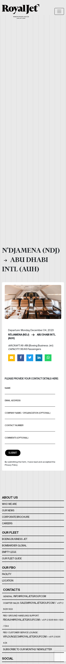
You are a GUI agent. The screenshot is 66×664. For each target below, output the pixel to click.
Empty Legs (9, 552)
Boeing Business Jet (14, 539)
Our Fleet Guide (12, 558)
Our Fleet (10, 532)
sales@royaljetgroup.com (37, 603)
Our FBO (9, 567)
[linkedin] (39, 357)
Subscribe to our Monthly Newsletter (27, 649)
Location (7, 580)
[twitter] (29, 357)
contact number (14, 425)
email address (12, 400)
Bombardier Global (14, 545)
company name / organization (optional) (27, 413)
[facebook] (20, 357)
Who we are (9, 504)
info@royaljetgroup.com (30, 596)
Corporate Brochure (15, 517)
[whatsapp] (48, 357)
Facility (6, 574)
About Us (10, 497)
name (7, 388)
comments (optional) (16, 438)
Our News (8, 510)
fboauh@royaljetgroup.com (21, 619)
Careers (7, 523)
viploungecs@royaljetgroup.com (25, 636)
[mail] (11, 357)
